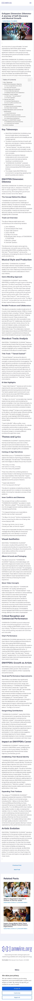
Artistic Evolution (9, 125)
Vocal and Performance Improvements (15, 116)
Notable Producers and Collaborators (15, 92)
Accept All (17, 988)
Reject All (17, 997)
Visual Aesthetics (8, 104)
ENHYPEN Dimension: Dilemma (13, 84)
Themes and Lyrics (9, 99)
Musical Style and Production (12, 89)
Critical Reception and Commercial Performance (13, 110)
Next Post (17, 869)
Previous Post (17, 865)
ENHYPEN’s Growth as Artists (12, 115)
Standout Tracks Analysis (11, 94)
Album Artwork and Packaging (13, 106)
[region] (17, 987)
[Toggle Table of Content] (28, 80)
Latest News (6, 21)
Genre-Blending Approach (12, 91)
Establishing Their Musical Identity (14, 121)
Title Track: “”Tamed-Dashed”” (13, 96)
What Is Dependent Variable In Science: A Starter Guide (15, 899)
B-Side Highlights (10, 97)
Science (13, 902)
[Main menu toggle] (30, 3)
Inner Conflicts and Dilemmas (13, 102)
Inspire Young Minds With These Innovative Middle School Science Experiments (16, 925)
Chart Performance (11, 113)
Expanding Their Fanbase (12, 123)
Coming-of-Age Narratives (12, 101)
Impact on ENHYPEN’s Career (12, 120)
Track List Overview (11, 87)
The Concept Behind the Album (14, 85)
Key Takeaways (8, 82)
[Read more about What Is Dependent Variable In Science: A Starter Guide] (17, 889)
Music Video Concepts (11, 107)
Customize (17, 993)
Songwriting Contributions (12, 118)
